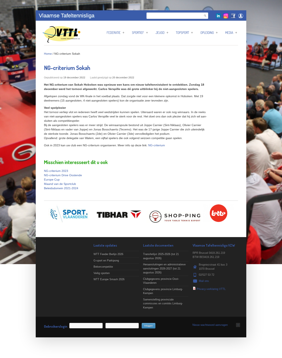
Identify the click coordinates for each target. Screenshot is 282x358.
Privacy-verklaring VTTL (211, 289)
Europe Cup (52, 179)
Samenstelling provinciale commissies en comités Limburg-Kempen (163, 303)
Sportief (138, 33)
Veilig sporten (102, 273)
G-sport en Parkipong (106, 260)
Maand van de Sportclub (60, 183)
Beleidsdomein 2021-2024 (61, 188)
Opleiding (207, 33)
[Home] (61, 40)
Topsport (182, 33)
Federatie (114, 33)
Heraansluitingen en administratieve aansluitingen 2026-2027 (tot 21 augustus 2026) (164, 268)
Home (48, 53)
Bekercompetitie (103, 266)
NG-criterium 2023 (56, 171)
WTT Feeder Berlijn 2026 (108, 254)
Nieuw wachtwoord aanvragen (210, 324)
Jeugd (160, 33)
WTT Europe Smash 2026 (109, 279)
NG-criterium (156, 145)
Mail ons (204, 280)
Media (229, 33)
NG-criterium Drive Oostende (63, 175)
